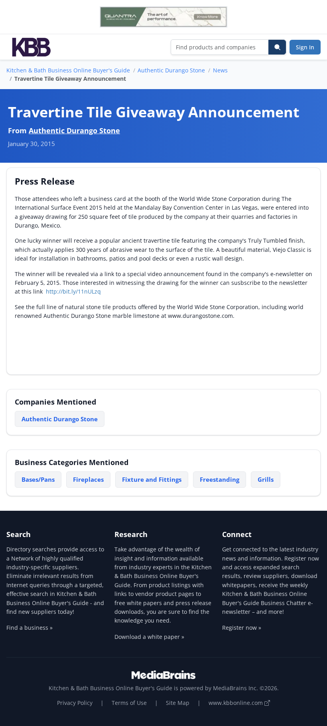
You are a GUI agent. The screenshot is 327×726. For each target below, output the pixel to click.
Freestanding (219, 479)
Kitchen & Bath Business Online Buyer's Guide (68, 70)
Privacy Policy (75, 703)
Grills (266, 479)
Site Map (177, 703)
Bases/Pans (38, 479)
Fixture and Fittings (151, 479)
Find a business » (29, 627)
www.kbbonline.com (236, 703)
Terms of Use (129, 703)
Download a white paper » (149, 636)
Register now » (241, 627)
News (220, 70)
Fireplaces (88, 479)
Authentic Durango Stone (171, 70)
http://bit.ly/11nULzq (73, 291)
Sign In (305, 47)
